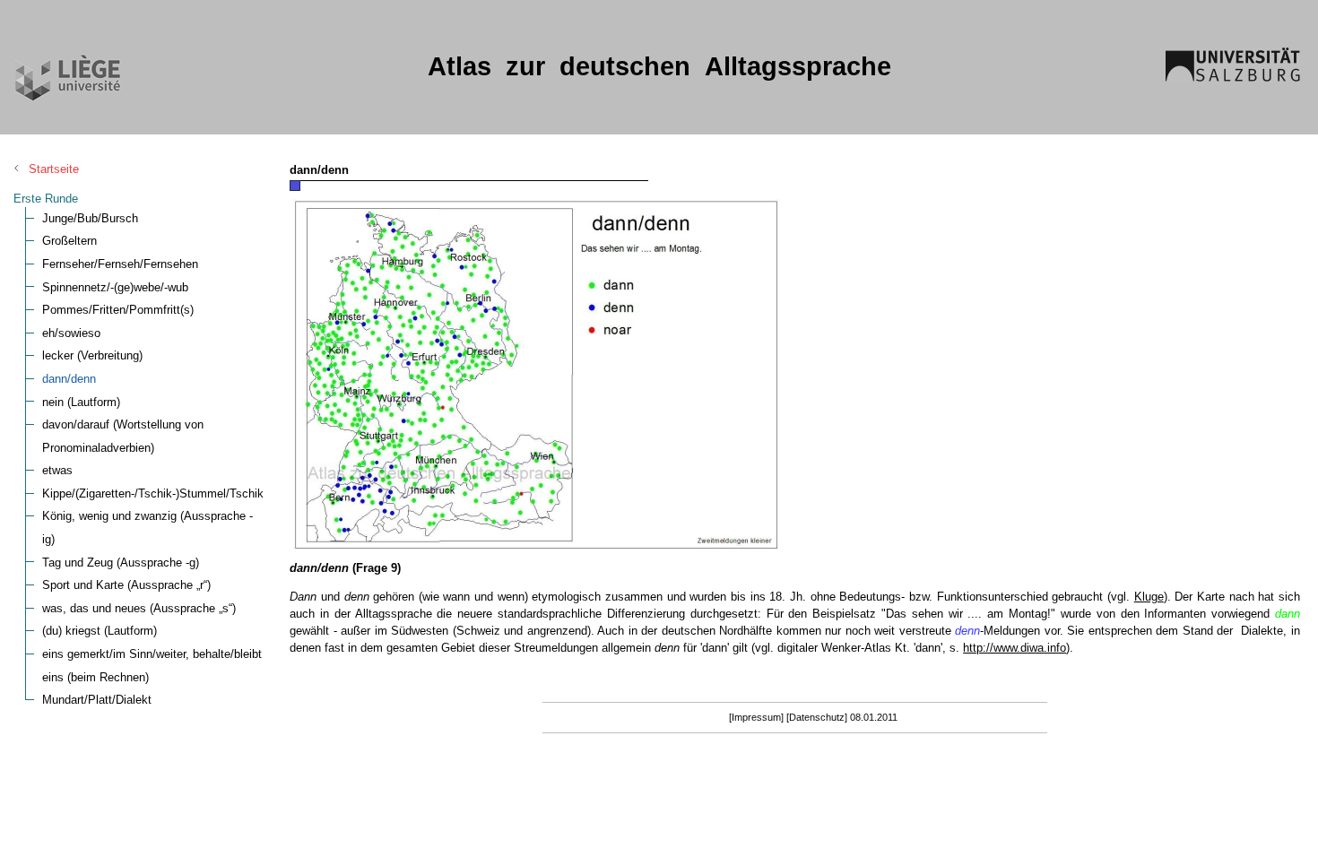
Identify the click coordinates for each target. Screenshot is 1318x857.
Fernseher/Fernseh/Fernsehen (120, 264)
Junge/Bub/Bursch (90, 218)
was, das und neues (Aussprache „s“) (139, 608)
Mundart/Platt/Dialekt (97, 699)
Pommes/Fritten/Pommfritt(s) (118, 309)
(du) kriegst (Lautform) (99, 630)
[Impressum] (756, 717)
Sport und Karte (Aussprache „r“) (126, 585)
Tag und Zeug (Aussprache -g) (120, 562)
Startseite (54, 169)
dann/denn (69, 378)
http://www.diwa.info (1014, 647)
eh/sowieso (71, 333)
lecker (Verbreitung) (92, 355)
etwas (57, 470)
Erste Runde (45, 198)
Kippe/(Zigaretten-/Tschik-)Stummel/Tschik (153, 493)
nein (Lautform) (81, 402)
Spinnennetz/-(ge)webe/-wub (115, 287)
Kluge (1149, 596)
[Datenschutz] (816, 717)
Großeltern (69, 240)
